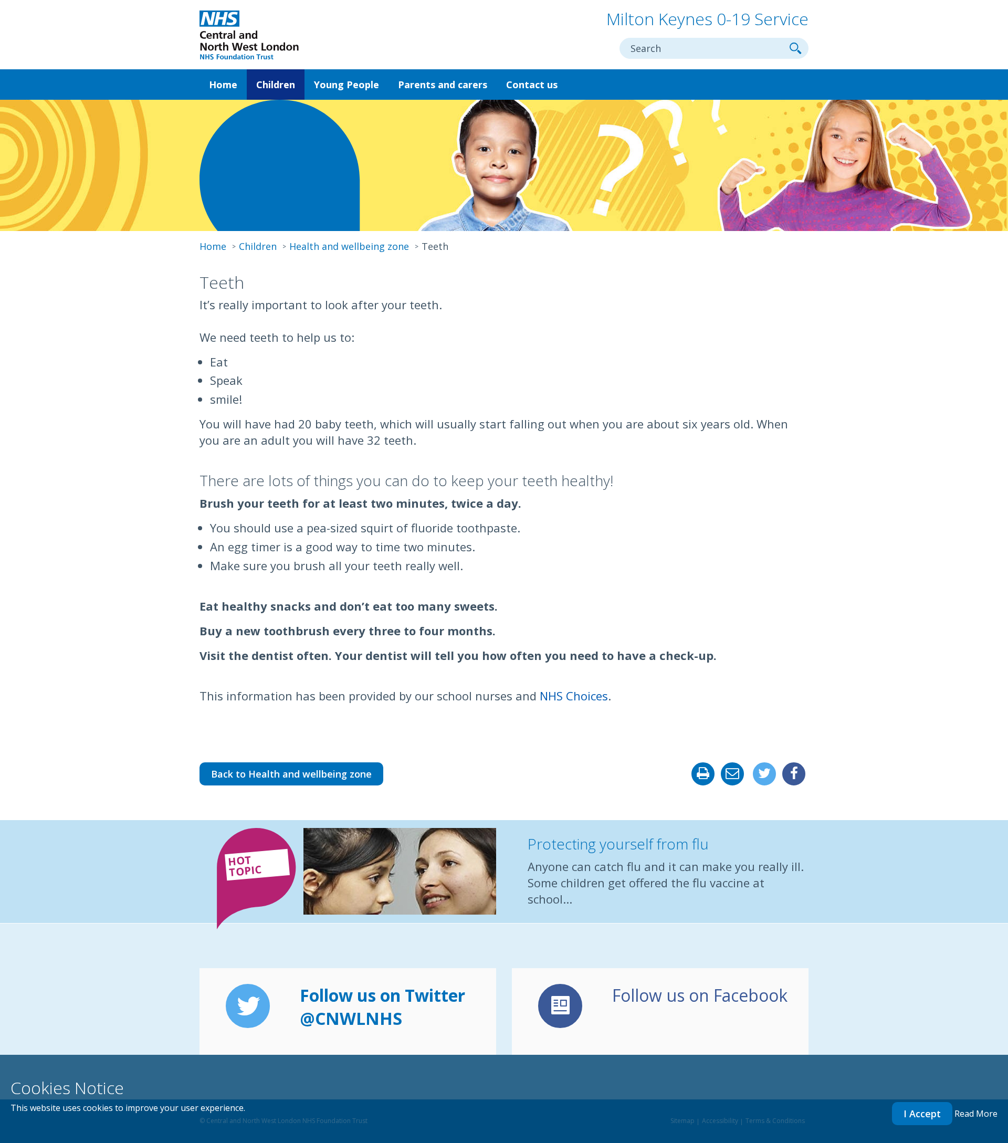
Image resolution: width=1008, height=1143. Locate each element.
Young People (346, 84)
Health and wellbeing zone (349, 246)
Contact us (532, 84)
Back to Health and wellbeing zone (291, 774)
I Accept (922, 1113)
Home (223, 84)
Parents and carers (442, 84)
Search (796, 48)
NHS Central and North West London (249, 36)
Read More (976, 1113)
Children (275, 84)
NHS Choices (574, 696)
